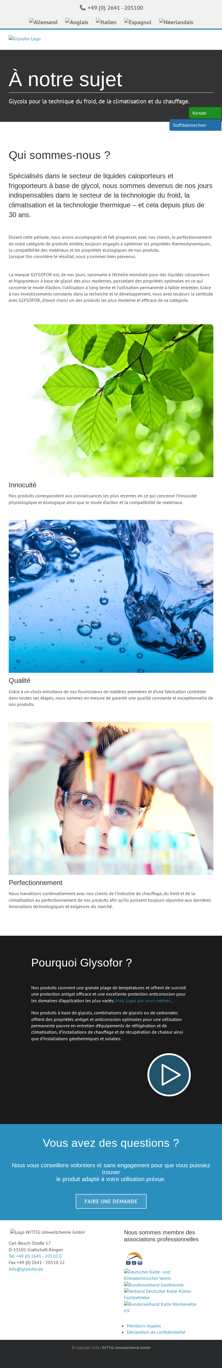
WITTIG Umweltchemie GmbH (126, 1347)
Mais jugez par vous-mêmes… (144, 1000)
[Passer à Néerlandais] (176, 22)
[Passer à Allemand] (43, 22)
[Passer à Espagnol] (138, 22)
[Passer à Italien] (106, 22)
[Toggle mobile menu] (211, 41)
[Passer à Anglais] (77, 22)
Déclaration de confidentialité (156, 1332)
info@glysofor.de (26, 1269)
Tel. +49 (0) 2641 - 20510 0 (35, 1256)
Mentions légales (144, 1326)
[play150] (169, 1055)
